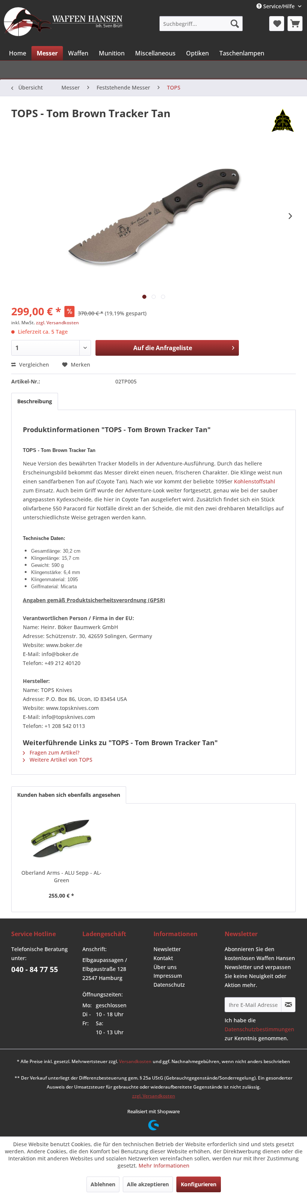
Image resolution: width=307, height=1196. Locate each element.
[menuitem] (200, 23)
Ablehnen (103, 1184)
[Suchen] (235, 23)
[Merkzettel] (276, 23)
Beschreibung (34, 401)
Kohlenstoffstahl (254, 481)
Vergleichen (33, 364)
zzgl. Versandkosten (57, 322)
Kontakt (163, 958)
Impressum (168, 975)
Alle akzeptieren (148, 1184)
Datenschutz (169, 984)
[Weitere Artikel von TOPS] (283, 120)
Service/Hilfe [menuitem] (279, 6)
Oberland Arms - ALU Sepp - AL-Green (61, 876)
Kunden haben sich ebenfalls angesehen (68, 794)
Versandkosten (135, 1061)
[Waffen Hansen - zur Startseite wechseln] (63, 23)
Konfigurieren (198, 1184)
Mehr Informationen (164, 1165)
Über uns (165, 967)
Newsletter (167, 949)
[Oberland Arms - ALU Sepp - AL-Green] (61, 839)
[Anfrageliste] (295, 23)
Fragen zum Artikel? (53, 752)
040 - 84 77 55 (34, 969)
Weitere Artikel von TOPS (60, 759)
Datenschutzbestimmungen (259, 1029)
